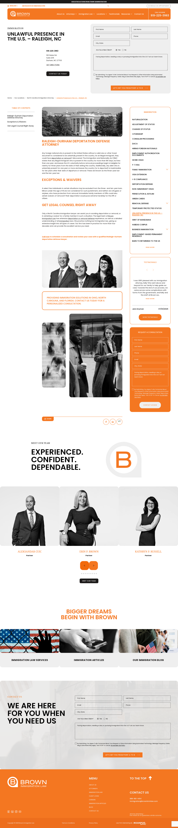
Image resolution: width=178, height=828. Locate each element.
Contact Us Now (150, 405)
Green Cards (138, 198)
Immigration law (96, 792)
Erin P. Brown (89, 551)
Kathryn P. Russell (148, 551)
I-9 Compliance (139, 179)
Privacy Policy (93, 823)
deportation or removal (61, 158)
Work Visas (138, 160)
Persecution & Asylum (143, 194)
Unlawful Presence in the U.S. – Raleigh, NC (147, 214)
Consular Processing (143, 139)
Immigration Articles (97, 803)
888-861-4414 (135, 799)
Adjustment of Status (143, 124)
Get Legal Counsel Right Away (20, 126)
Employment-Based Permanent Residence (147, 235)
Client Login (94, 796)
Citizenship (137, 134)
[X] (119, 422)
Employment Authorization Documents (145, 154)
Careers (92, 800)
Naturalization (139, 119)
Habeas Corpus (139, 224)
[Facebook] (106, 422)
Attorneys (70, 14)
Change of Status (141, 129)
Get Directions (53, 65)
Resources (125, 14)
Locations (101, 14)
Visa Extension (139, 174)
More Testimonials (150, 317)
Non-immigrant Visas (143, 189)
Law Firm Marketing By (124, 823)
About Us (60, 14)
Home (9, 98)
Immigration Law (86, 14)
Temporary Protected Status (147, 208)
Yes (119, 50)
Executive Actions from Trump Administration (89, 2)
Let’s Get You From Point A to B (128, 88)
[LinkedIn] (113, 422)
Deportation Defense (142, 184)
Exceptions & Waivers (16, 122)
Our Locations (19, 98)
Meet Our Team (89, 581)
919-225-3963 (160, 15)
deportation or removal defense (81, 218)
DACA (135, 143)
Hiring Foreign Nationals (144, 148)
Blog (91, 807)
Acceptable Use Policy (118, 745)
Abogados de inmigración (33, 6)
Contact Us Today (58, 74)
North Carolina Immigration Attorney (40, 98)
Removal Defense (140, 203)
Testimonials (114, 14)
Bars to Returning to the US (146, 241)
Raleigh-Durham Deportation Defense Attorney (20, 117)
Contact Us (139, 14)
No (125, 50)
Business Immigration (143, 229)
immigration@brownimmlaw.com (144, 801)
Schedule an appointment (158, 6)
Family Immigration (141, 169)
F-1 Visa (136, 165)
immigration (64, 221)
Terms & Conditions (68, 823)
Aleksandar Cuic (30, 551)
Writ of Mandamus (141, 220)
